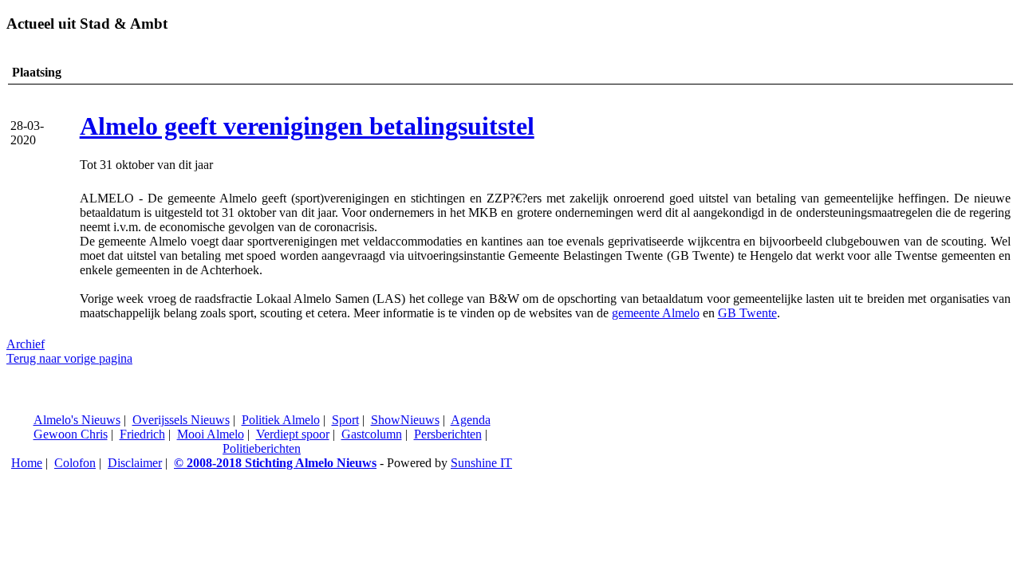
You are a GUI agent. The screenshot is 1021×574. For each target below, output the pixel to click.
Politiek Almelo (281, 420)
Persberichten (448, 434)
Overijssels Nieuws (181, 420)
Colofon (75, 463)
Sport (345, 420)
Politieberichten (262, 448)
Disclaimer (135, 463)
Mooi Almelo (210, 434)
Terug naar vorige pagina (69, 358)
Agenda (471, 420)
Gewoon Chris (71, 434)
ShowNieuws (405, 420)
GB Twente (747, 313)
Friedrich (142, 434)
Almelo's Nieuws (77, 420)
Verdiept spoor (292, 434)
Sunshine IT (481, 463)
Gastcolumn (371, 434)
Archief (25, 344)
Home (26, 463)
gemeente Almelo (656, 313)
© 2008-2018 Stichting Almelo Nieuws (275, 463)
